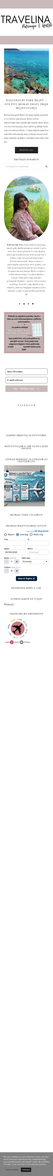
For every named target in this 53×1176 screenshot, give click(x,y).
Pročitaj (26, 150)
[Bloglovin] (33, 304)
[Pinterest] (28, 304)
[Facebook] (19, 304)
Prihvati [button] (26, 1170)
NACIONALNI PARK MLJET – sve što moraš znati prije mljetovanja (26, 104)
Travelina (26, 22)
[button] (26, 4)
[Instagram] (24, 304)
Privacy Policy (12, 1170)
